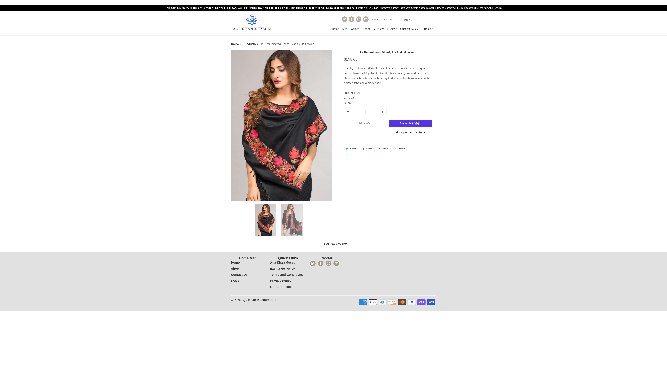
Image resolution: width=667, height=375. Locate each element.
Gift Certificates (409, 28)
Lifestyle (392, 28)
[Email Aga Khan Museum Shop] (366, 19)
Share (369, 148)
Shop (235, 268)
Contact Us (239, 274)
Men (344, 28)
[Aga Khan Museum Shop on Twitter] (344, 19)
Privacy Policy (280, 280)
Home (335, 28)
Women (355, 28)
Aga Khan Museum (284, 262)
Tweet (353, 148)
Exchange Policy (282, 268)
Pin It (385, 148)
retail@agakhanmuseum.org (337, 7)
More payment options (410, 132)
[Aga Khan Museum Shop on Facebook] (351, 19)
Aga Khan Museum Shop (259, 300)
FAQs (235, 280)
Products (250, 44)
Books (366, 28)
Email (402, 148)
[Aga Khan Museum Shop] (252, 23)
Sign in (375, 19)
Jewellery (378, 28)
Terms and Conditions (286, 274)
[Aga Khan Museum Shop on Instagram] (358, 19)
